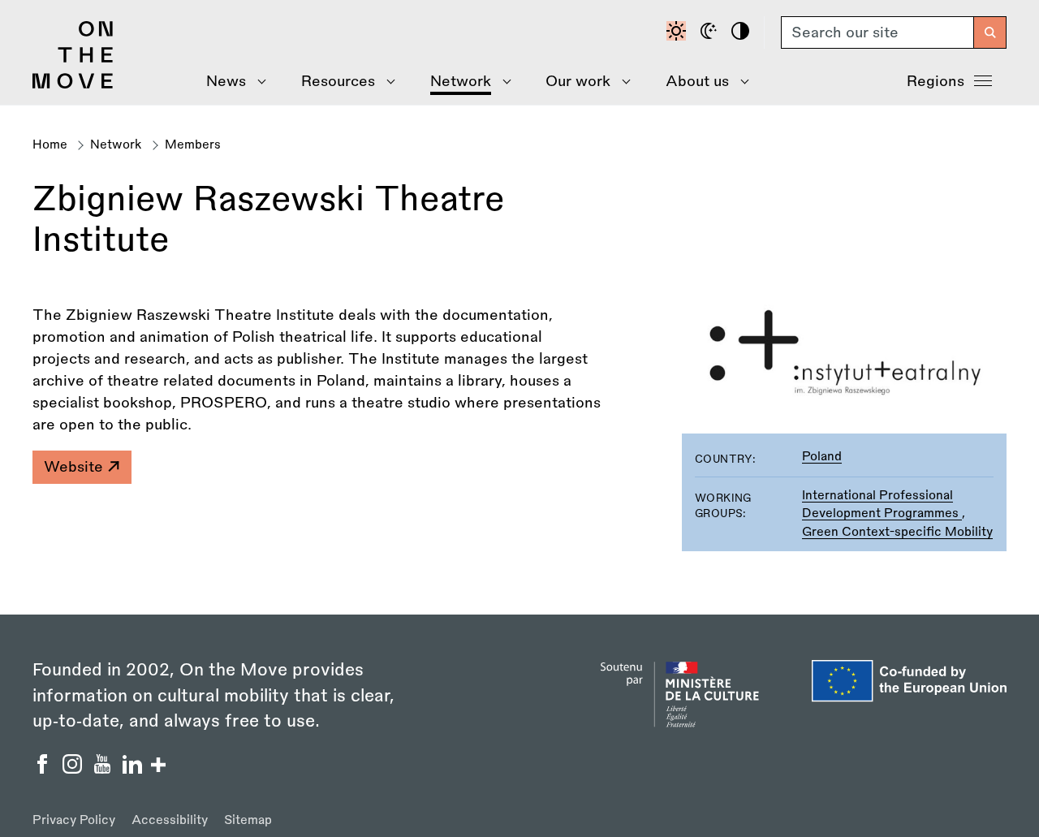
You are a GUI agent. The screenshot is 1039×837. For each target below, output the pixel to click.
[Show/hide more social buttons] (158, 767)
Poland (822, 457)
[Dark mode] (711, 32)
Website (75, 466)
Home (49, 145)
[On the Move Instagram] (74, 768)
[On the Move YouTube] (104, 768)
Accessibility (169, 820)
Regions (935, 81)
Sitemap (248, 820)
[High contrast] (742, 32)
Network (116, 145)
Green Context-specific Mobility (897, 532)
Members (193, 145)
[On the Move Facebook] (44, 768)
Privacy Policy (73, 820)
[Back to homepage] (73, 84)
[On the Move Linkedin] (134, 768)
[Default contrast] (679, 32)
